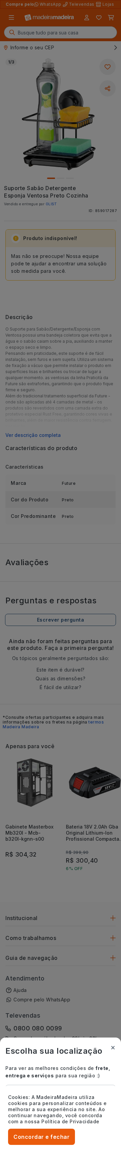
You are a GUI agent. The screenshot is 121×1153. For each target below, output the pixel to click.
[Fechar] (113, 1048)
